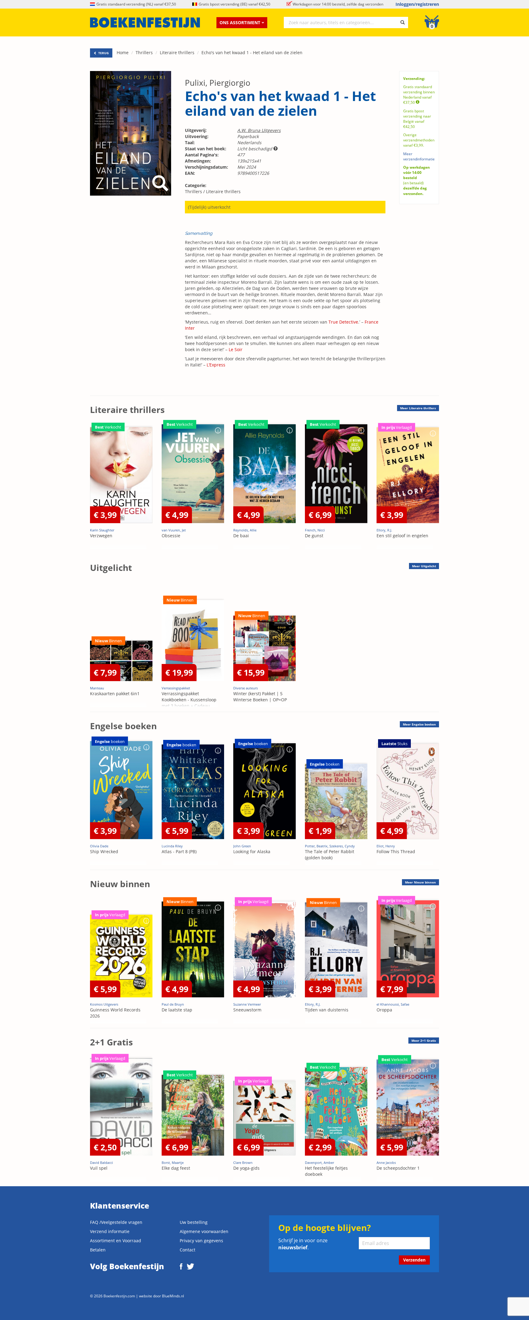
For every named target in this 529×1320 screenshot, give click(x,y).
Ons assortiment (239, 22)
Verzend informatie (109, 1231)
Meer (418, 408)
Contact (187, 1250)
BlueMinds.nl (173, 1295)
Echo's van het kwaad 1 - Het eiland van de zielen (251, 52)
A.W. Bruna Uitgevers (259, 130)
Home (123, 52)
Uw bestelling (194, 1222)
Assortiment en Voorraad (115, 1240)
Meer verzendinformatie (419, 156)
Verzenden (414, 1260)
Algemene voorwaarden (204, 1231)
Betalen (98, 1250)
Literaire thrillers (177, 52)
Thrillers (144, 52)
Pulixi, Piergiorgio (217, 82)
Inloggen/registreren (417, 4)
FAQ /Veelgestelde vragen (116, 1222)
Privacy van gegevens (201, 1240)
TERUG (103, 53)
